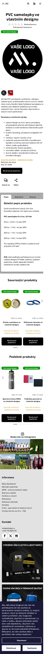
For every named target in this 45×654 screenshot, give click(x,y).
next (42, 301)
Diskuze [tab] (33, 197)
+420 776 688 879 (9, 531)
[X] (10, 536)
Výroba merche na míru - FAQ (14, 511)
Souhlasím (32, 648)
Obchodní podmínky (10, 487)
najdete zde (24, 264)
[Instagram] (16, 536)
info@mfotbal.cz (8, 528)
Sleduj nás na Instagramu (23, 437)
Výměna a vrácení (9, 496)
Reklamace (6, 499)
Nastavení (21, 640)
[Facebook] (4, 536)
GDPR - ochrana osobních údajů (14, 490)
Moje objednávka (9, 484)
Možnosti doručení (8, 162)
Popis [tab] (6, 197)
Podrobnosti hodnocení (22, 27)
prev (3, 301)
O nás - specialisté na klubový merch (17, 508)
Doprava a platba (9, 493)
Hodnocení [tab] (19, 197)
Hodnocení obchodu (10, 502)
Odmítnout (11, 648)
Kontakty (5, 505)
